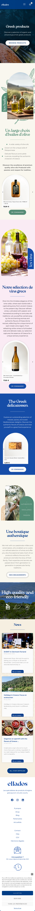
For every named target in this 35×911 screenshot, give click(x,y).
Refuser (17, 898)
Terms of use (17, 908)
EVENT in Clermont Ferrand (15, 652)
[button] (32, 874)
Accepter (17, 893)
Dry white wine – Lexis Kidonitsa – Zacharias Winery (13, 376)
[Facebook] (12, 799)
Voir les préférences (17, 904)
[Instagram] (17, 799)
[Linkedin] (22, 799)
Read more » (17, 671)
